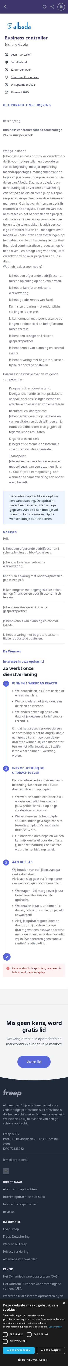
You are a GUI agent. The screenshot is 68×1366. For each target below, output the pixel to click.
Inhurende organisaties (20, 1204)
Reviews (9, 1212)
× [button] (63, 1303)
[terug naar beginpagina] (34, 1093)
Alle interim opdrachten (20, 1189)
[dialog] (34, 1332)
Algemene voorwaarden (20, 1259)
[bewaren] (44, 7)
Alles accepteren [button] (18, 1350)
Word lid (34, 1061)
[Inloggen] (61, 7)
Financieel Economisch (25, 77)
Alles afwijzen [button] (51, 1350)
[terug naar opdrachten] (21, 7)
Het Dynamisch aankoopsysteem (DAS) (31, 1276)
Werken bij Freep (15, 1244)
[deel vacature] (52, 7)
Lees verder (55, 1326)
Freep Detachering (16, 1236)
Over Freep (11, 1229)
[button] (34, 1360)
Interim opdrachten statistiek (24, 1197)
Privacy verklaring (16, 1252)
